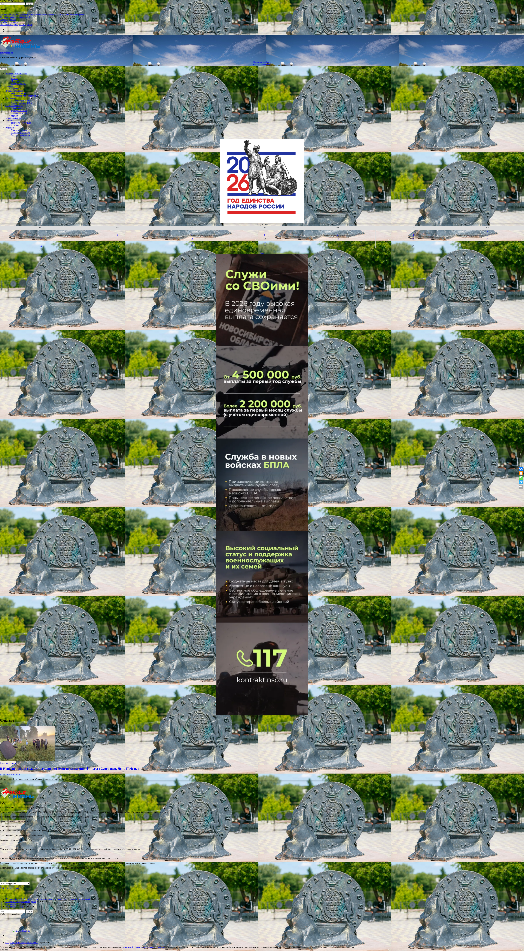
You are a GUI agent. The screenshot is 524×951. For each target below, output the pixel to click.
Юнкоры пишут (18, 83)
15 (413, 239)
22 (413, 242)
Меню (3, 69)
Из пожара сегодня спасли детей (15, 17)
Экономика (10, 98)
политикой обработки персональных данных (144, 947)
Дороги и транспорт (20, 101)
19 (192, 242)
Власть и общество (14, 91)
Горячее (14, 88)
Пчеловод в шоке (8, 19)
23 (487, 242)
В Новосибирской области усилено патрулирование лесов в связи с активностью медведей (42, 15)
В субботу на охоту (9, 22)
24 (40, 246)
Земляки (9, 120)
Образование (17, 108)
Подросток (16, 76)
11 (118, 239)
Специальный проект (15, 118)
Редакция (9, 128)
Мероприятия (17, 81)
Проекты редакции (20, 130)
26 (192, 246)
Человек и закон (18, 93)
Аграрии (15, 125)
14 (338, 239)
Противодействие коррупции (24, 96)
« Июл (261, 253)
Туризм (14, 115)
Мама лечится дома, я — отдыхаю (16, 24)
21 (338, 242)
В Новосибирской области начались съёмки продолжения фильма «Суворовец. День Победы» (69, 768)
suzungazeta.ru (6, 53)
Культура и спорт (19, 110)
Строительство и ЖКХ (21, 103)
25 (117, 246)
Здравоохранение (19, 113)
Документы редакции (21, 135)
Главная (9, 86)
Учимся (14, 78)
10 (40, 239)
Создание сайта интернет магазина (21, 942)
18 (117, 242)
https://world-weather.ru (262, 62)
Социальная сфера (14, 105)
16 (487, 239)
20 (265, 242)
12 (192, 239)
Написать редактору (20, 132)
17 (40, 242)
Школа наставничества (16, 73)
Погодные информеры (262, 65)
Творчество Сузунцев (21, 123)
